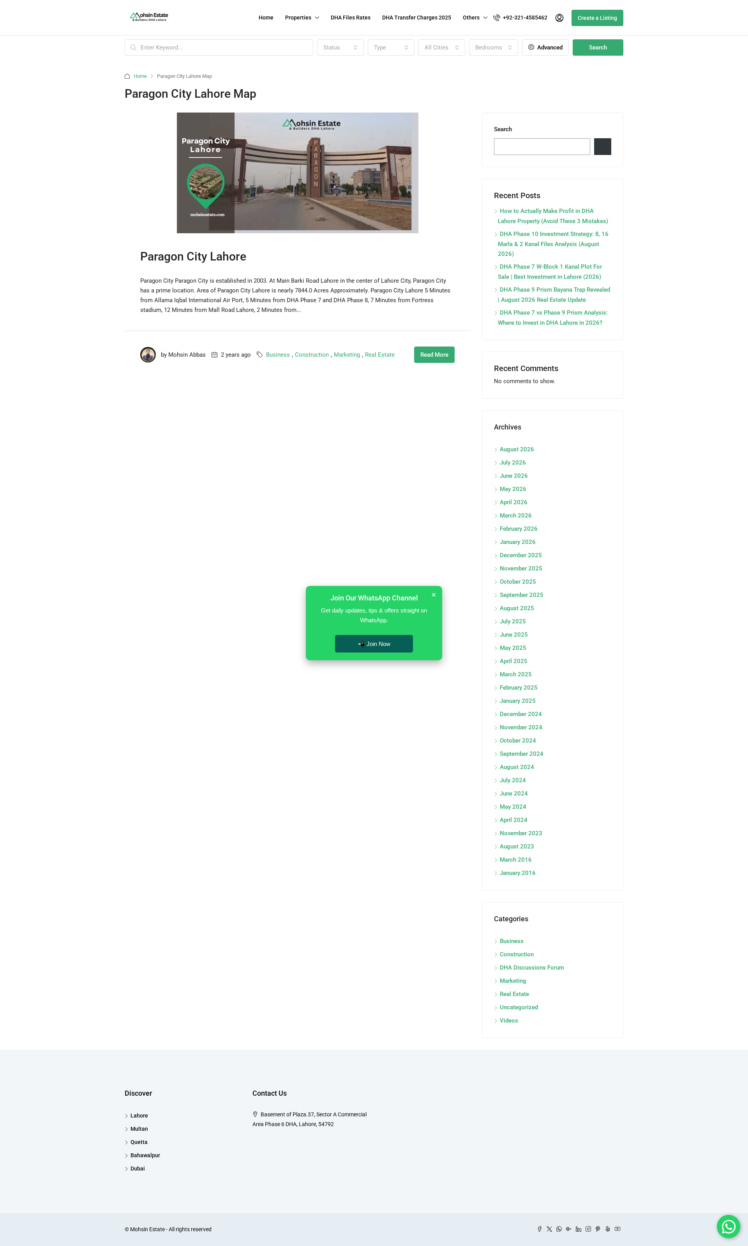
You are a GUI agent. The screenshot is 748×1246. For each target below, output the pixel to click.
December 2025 (521, 555)
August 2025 (517, 608)
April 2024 (513, 820)
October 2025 (518, 581)
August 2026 (517, 449)
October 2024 (518, 740)
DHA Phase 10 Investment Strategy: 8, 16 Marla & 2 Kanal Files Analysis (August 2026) (553, 244)
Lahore (139, 1115)
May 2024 (513, 806)
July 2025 (513, 621)
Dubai (138, 1168)
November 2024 (521, 727)
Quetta (139, 1142)
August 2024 (517, 767)
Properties (298, 17)
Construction (312, 354)
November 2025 (521, 568)
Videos (509, 1020)
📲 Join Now (374, 643)
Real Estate (380, 354)
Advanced (549, 47)
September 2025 (521, 594)
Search (598, 47)
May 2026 (513, 489)
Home (266, 17)
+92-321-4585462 (524, 17)
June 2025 (514, 634)
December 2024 (521, 714)
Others (471, 17)
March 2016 (516, 859)
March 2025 (516, 674)
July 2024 (513, 780)
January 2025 (518, 700)
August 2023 (517, 846)
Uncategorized (519, 1007)
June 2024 (514, 793)
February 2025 (519, 687)
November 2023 (521, 833)
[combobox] (340, 47)
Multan (139, 1129)
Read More (434, 354)
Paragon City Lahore (193, 256)
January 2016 (518, 872)
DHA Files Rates (350, 17)
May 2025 (513, 647)
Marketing (347, 354)
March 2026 (516, 515)
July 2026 (513, 462)
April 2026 (513, 502)
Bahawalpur (145, 1155)
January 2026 (518, 542)
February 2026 (519, 528)
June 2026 (514, 475)
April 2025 (513, 661)
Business (278, 354)
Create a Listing (597, 18)
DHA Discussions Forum (532, 967)
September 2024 (521, 753)
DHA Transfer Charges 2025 (416, 17)
